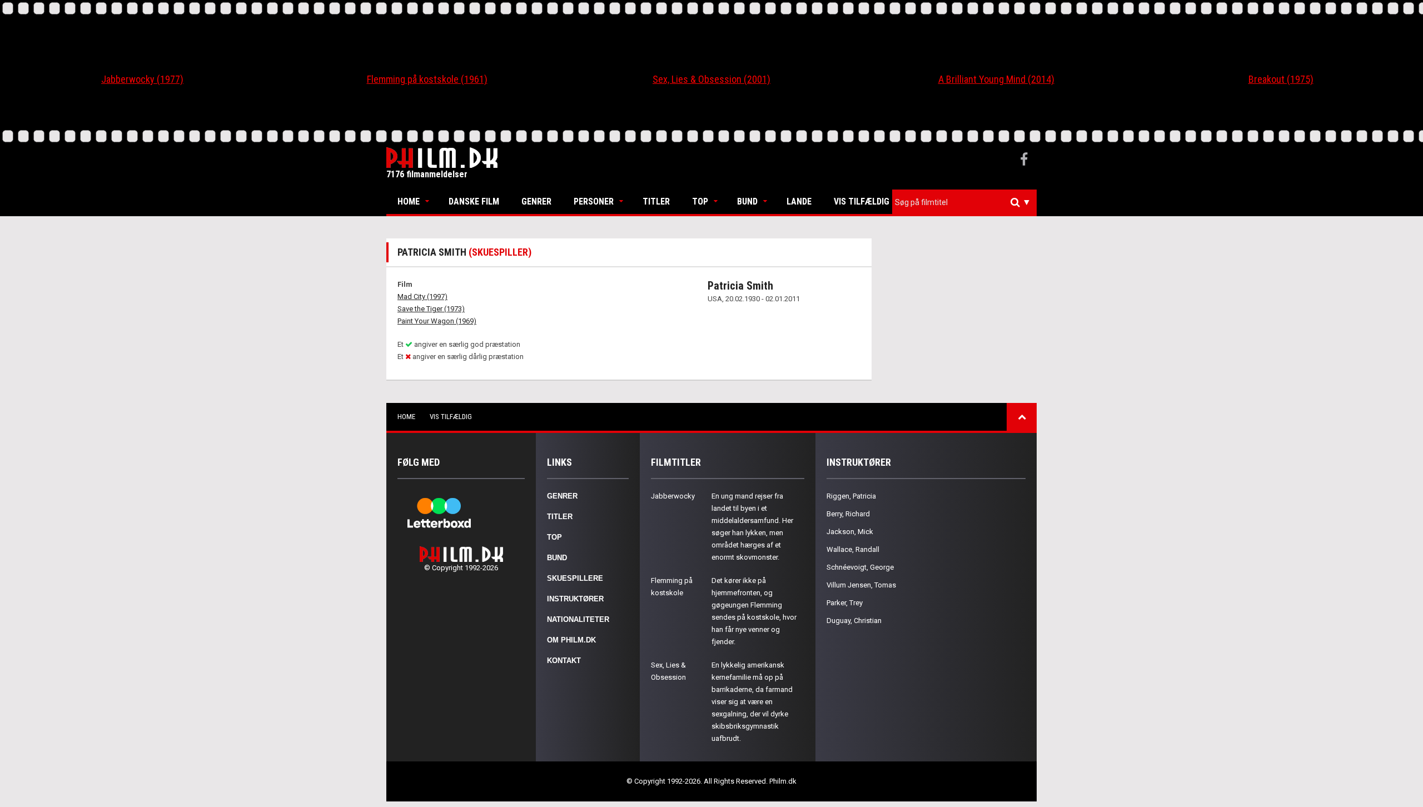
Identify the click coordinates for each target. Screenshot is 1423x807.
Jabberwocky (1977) (142, 79)
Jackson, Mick (850, 531)
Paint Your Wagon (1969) (436, 321)
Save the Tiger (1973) (431, 309)
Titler (656, 201)
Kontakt (564, 660)
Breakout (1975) (1280, 79)
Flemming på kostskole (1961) (427, 79)
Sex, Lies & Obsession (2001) (711, 79)
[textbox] (967, 202)
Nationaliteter (578, 619)
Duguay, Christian (854, 620)
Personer (594, 201)
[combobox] (964, 203)
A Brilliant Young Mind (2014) (996, 79)
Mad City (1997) (422, 296)
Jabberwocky (673, 496)
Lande (799, 201)
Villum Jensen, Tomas (861, 585)
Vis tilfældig (861, 201)
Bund (747, 201)
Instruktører (575, 599)
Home (408, 201)
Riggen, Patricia (851, 496)
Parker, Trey (845, 603)
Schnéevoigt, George (860, 567)
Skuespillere (575, 578)
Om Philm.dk (571, 640)
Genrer (536, 201)
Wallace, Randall (853, 549)
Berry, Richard (848, 514)
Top (700, 201)
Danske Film (474, 201)
